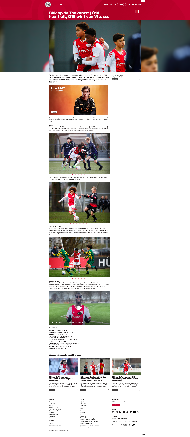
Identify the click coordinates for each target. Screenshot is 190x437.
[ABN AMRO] (124, 418)
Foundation (52, 416)
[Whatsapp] (138, 412)
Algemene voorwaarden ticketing (89, 421)
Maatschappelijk (53, 414)
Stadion (51, 402)
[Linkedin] (131, 412)
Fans (114, 4)
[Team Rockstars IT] (134, 422)
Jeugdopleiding (53, 407)
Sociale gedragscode (86, 427)
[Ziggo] (56, 4)
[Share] (140, 79)
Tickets (128, 4)
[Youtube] (124, 412)
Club (110, 4)
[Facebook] (120, 412)
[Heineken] (130, 425)
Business (51, 412)
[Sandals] (127, 422)
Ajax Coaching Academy (55, 409)
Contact (51, 423)
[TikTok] (127, 412)
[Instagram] (116, 412)
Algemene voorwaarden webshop (89, 425)
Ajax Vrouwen (84, 405)
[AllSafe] (125, 425)
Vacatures (83, 411)
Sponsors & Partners (54, 411)
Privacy (82, 414)
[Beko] (133, 425)
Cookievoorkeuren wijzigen (87, 419)
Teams (106, 4)
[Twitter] (113, 412)
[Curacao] (114, 421)
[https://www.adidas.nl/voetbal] (61, 4)
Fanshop (120, 4)
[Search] (144, 4)
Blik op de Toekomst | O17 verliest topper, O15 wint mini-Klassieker (126, 378)
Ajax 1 (82, 402)
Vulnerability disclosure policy (88, 418)
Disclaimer (83, 416)
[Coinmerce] (114, 425)
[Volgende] (106, 153)
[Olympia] (119, 425)
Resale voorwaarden (86, 423)
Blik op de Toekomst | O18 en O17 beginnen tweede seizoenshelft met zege (93, 378)
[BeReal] (134, 412)
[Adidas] (118, 418)
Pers (50, 418)
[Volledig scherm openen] (140, 70)
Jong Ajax (83, 404)
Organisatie (52, 404)
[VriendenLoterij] (121, 422)
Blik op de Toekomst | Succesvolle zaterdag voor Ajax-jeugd (61, 378)
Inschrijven (116, 405)
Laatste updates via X (55, 425)
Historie (51, 405)
